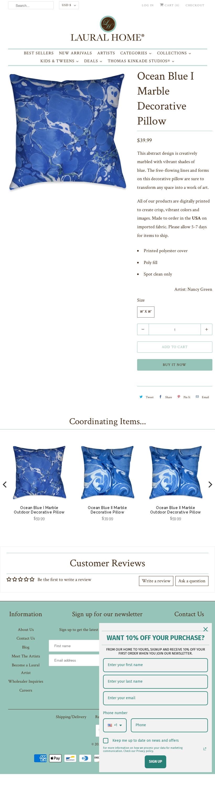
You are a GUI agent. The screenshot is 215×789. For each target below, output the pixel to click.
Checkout (195, 5)
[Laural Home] (107, 29)
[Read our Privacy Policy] (205, 749)
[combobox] (115, 725)
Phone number (115, 713)
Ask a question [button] (192, 581)
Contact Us (26, 638)
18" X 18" (146, 312)
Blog (25, 647)
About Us (26, 629)
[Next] (210, 484)
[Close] (205, 629)
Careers (25, 690)
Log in (148, 5)
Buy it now (174, 364)
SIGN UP (155, 761)
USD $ (66, 5)
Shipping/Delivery (71, 717)
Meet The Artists (26, 656)
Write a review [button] (156, 581)
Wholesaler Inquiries (25, 681)
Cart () (171, 5)
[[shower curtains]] (67, 132)
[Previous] (5, 484)
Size (141, 300)
